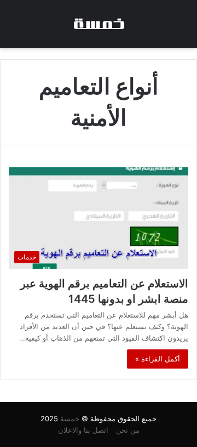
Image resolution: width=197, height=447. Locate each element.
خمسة (69, 418)
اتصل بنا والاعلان (83, 430)
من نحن (128, 430)
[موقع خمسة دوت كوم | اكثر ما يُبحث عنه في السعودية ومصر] (98, 24)
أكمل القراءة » (157, 358)
